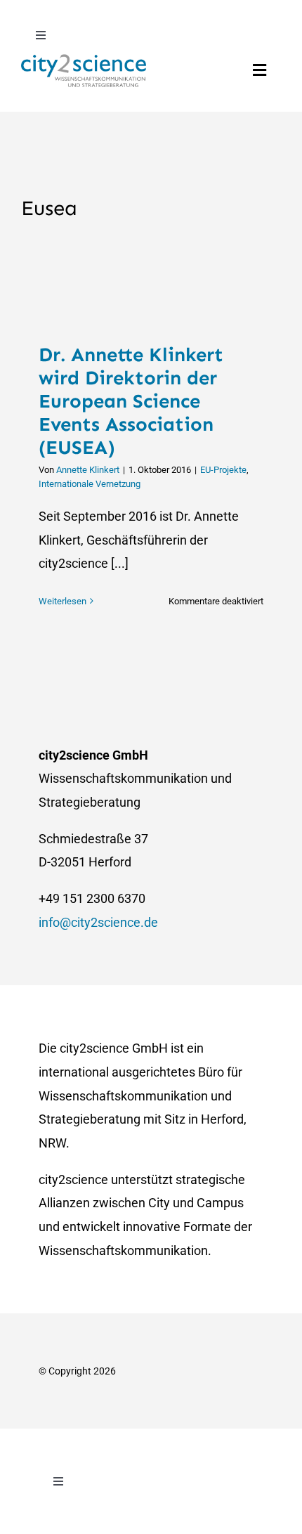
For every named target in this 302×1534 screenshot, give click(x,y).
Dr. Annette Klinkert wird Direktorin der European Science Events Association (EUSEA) (131, 401)
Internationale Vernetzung (89, 484)
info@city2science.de (98, 922)
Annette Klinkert (87, 469)
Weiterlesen (62, 601)
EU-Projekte (223, 469)
